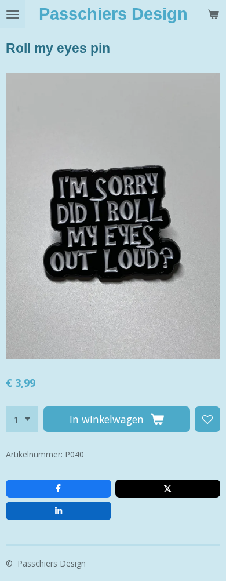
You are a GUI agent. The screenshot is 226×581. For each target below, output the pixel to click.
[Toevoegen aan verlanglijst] (207, 419)
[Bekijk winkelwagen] (213, 14)
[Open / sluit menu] (12, 14)
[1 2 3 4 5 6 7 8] (22, 419)
